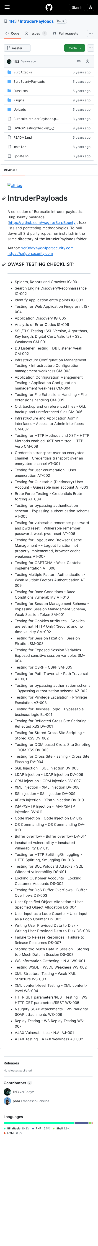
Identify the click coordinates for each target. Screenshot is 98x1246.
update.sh (20, 156)
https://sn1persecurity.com (30, 253)
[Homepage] (49, 7)
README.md (22, 137)
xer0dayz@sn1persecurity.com (47, 248)
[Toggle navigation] (7, 7)
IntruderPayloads (37, 21)
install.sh (19, 147)
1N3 (13, 21)
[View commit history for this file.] (87, 61)
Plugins (18, 100)
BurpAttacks (22, 72)
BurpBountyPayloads (29, 81)
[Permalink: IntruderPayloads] (4, 198)
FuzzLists (20, 91)
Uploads (19, 109)
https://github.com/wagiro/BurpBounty (42, 222)
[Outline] (92, 170)
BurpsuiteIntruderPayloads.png (36, 119)
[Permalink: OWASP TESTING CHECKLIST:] (4, 264)
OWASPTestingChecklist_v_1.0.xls (37, 128)
